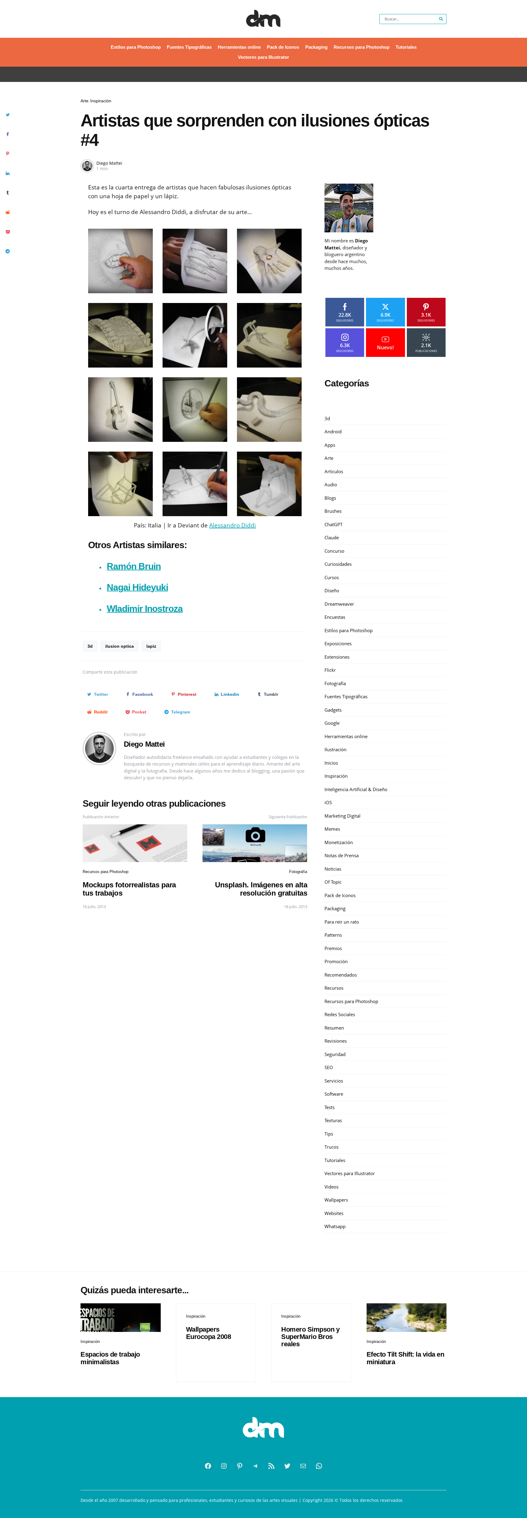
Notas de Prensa (341, 855)
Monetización (338, 842)
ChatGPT (333, 524)
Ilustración (335, 749)
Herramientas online (239, 47)
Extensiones (337, 657)
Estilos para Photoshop (136, 47)
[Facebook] (208, 1466)
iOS (328, 802)
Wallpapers (336, 1200)
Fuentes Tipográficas (189, 47)
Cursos (331, 577)
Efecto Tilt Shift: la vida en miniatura (405, 1358)
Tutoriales (406, 47)
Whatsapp (335, 1226)
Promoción (336, 961)
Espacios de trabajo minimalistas (110, 1358)
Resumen (334, 1028)
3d (90, 646)
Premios (333, 948)
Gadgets (333, 710)
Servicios (333, 1081)
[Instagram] (224, 1466)
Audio (330, 484)
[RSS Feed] (271, 1466)
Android (333, 431)
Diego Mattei (109, 163)
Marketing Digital (342, 816)
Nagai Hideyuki (137, 587)
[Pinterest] (240, 1466)
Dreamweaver (339, 604)
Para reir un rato (341, 922)
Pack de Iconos (283, 47)
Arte (84, 100)
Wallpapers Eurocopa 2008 (208, 1333)
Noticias (332, 869)
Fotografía (298, 871)
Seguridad (335, 1054)
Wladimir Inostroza (145, 609)
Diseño (331, 590)
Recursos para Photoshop (361, 47)
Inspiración (100, 100)
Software (333, 1094)
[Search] (441, 19)
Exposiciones (338, 643)
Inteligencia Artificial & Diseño (355, 789)
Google (331, 723)
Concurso (334, 551)
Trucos (331, 1147)
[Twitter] (287, 1466)
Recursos (333, 988)
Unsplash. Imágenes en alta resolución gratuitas (261, 889)
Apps (329, 445)
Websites (333, 1213)
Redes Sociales (339, 1014)
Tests (329, 1107)
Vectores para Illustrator (263, 57)
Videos (331, 1187)
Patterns (333, 935)
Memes (332, 829)
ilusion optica (119, 646)
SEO (328, 1067)
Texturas (333, 1120)
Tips (328, 1134)
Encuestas (334, 617)
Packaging (316, 47)
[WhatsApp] (319, 1466)
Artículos (333, 471)
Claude (331, 537)
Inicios (331, 763)
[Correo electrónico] (303, 1466)
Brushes (333, 511)
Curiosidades (338, 564)
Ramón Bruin (134, 566)
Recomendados (340, 975)
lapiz (151, 646)
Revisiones (335, 1041)
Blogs (330, 498)
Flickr (330, 670)
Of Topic (333, 882)
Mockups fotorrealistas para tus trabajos (129, 889)
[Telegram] (255, 1466)
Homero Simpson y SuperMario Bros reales (310, 1337)
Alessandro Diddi (232, 525)
